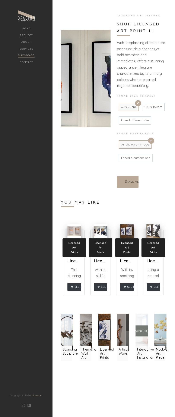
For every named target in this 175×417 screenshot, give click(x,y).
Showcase (26, 55)
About (26, 41)
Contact (26, 62)
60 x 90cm (128, 107)
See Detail (77, 286)
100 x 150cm (153, 107)
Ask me (133, 181)
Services (26, 48)
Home (26, 28)
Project (26, 35)
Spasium (37, 395)
